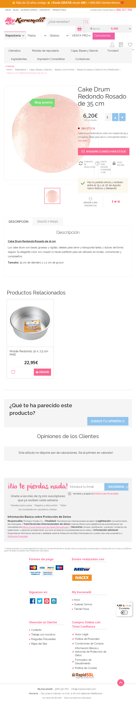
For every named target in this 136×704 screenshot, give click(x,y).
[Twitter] (39, 601)
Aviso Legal (81, 634)
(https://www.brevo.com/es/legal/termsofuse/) (45, 527)
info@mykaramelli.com (83, 689)
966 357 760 (124, 10)
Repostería (13, 35)
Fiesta (32, 35)
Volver (11, 66)
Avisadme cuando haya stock (106, 151)
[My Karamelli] (25, 21)
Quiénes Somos (29, 10)
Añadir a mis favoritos (90, 204)
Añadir (43, 372)
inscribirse (116, 486)
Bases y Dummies (64, 69)
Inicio (8, 10)
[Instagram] (54, 601)
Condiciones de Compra (89, 643)
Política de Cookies (86, 668)
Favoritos (130, 49)
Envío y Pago (47, 221)
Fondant (113, 50)
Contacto (44, 10)
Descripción (18, 221)
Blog (15, 10)
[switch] (124, 612)
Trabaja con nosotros (43, 634)
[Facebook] (32, 601)
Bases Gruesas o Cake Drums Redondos (98, 69)
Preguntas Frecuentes (43, 639)
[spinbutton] (108, 117)
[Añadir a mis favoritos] (13, 372)
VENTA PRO (80, 35)
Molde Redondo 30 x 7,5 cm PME (29, 353)
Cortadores (82, 59)
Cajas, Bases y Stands (84, 50)
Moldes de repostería (45, 50)
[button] (115, 117)
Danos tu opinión (106, 421)
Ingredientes (19, 59)
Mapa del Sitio (39, 643)
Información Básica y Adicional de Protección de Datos (90, 652)
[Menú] (130, 603)
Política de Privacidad (106, 493)
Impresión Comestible (51, 59)
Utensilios (14, 50)
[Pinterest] (47, 601)
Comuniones (102, 35)
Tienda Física (59, 10)
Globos (54, 35)
